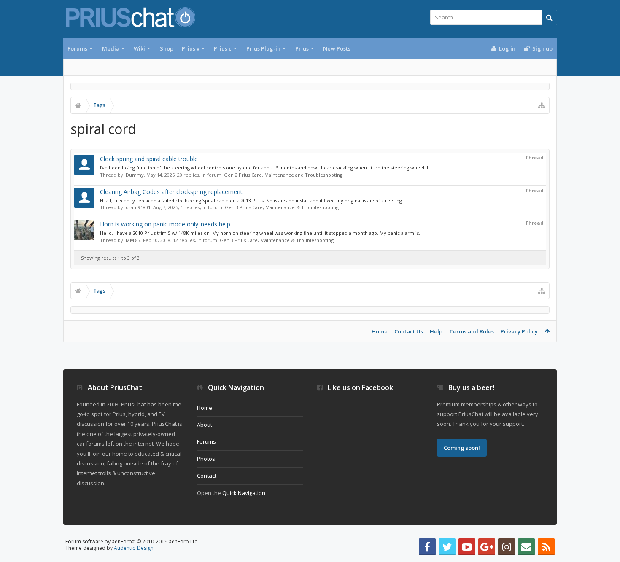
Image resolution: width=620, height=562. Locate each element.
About (204, 424)
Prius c (223, 48)
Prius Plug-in (263, 48)
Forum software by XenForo (132, 541)
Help (436, 331)
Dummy (135, 175)
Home (380, 331)
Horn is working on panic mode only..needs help (165, 224)
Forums (77, 48)
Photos (206, 459)
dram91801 (138, 207)
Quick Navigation (243, 493)
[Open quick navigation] (541, 105)
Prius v (190, 48)
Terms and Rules (471, 331)
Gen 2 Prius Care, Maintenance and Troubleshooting (283, 175)
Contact (206, 475)
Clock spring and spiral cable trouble (149, 159)
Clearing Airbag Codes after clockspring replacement (171, 192)
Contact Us (408, 331)
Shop (166, 48)
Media (110, 48)
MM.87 (133, 240)
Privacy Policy (519, 331)
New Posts (336, 48)
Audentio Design (134, 547)
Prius (302, 48)
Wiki (139, 48)
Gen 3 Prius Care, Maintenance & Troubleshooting (282, 207)
